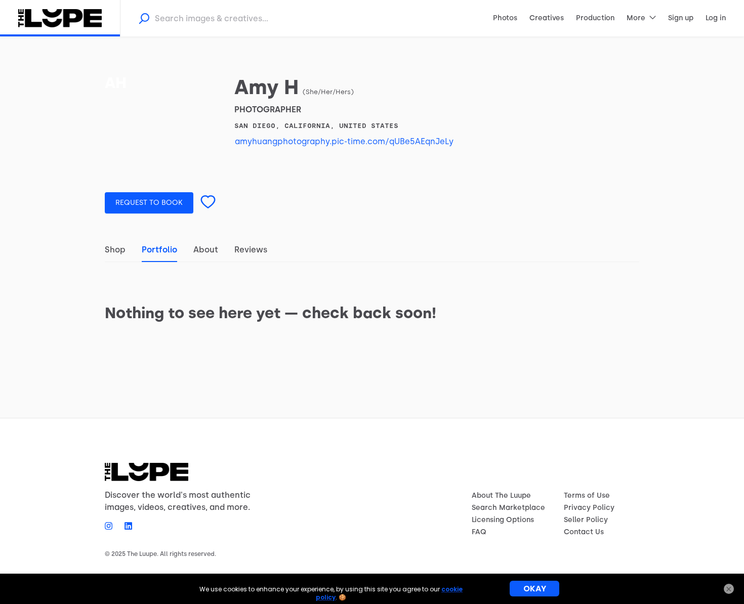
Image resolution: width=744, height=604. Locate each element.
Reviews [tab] (250, 249)
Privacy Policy (589, 507)
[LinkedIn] (125, 525)
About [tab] (205, 249)
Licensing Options (503, 519)
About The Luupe (501, 495)
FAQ (479, 532)
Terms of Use (587, 495)
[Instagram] (111, 525)
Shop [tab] (115, 249)
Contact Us (584, 532)
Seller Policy (586, 519)
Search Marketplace (508, 507)
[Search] (144, 18)
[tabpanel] (372, 298)
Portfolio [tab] (159, 249)
